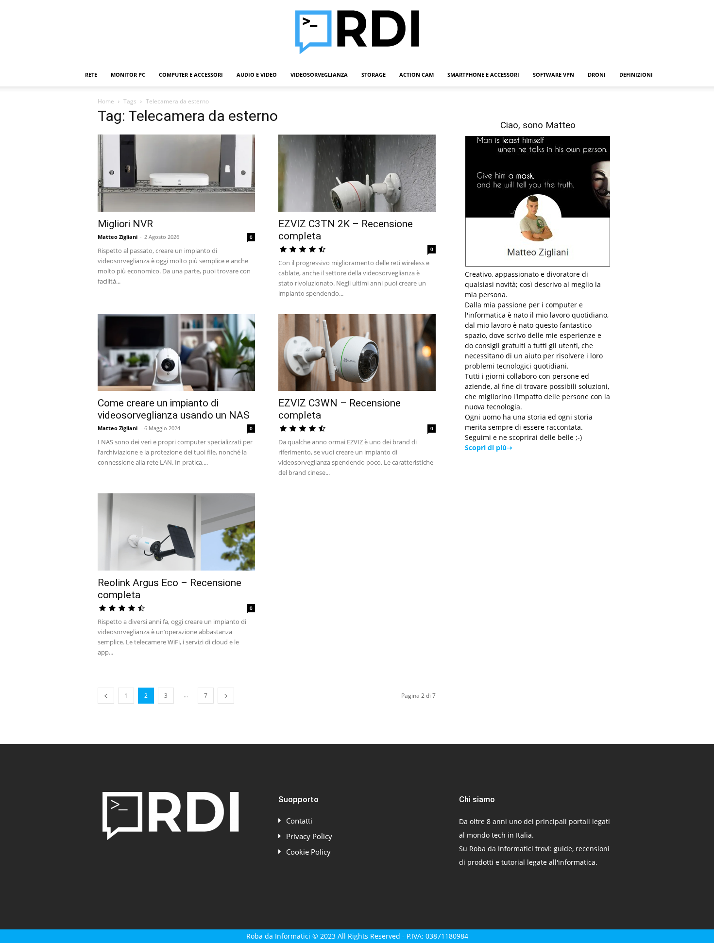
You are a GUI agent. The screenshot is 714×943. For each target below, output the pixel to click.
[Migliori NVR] (176, 173)
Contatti (299, 820)
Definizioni (636, 74)
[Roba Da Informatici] (357, 32)
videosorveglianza (319, 74)
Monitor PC (128, 74)
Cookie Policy (308, 852)
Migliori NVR (125, 224)
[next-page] (226, 696)
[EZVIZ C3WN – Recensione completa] (357, 352)
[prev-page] (106, 696)
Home (106, 101)
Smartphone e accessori (483, 74)
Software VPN (553, 74)
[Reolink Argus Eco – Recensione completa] (176, 532)
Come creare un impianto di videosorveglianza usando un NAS (174, 409)
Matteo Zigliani (117, 236)
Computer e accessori (191, 74)
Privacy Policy (309, 836)
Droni (597, 74)
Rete (91, 74)
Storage (373, 74)
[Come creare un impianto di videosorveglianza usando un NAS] (176, 352)
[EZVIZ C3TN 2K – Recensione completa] (357, 173)
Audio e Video (257, 74)
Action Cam (416, 74)
